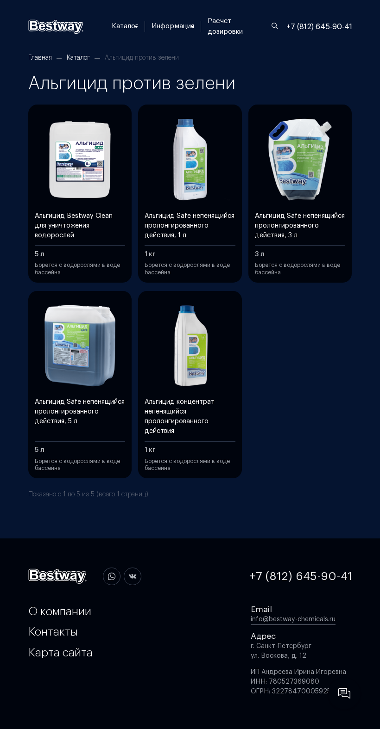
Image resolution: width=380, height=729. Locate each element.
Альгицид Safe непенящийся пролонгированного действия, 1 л (189, 226)
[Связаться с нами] (344, 693)
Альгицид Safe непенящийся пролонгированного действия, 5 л (80, 412)
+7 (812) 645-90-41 (319, 27)
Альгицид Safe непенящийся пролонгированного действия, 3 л (300, 226)
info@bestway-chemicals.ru (293, 619)
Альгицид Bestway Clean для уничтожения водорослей (74, 226)
